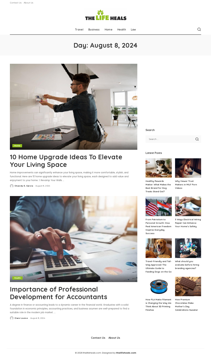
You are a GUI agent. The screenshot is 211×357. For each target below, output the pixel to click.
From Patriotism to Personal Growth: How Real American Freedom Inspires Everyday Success (158, 226)
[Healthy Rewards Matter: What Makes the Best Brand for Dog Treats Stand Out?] (159, 168)
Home (17, 145)
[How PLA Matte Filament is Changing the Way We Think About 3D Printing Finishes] (159, 286)
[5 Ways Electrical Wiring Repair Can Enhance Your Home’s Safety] (188, 206)
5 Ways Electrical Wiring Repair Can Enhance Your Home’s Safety (188, 223)
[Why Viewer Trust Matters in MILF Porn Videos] (188, 168)
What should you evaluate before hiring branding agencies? (187, 265)
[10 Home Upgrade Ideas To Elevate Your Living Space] (73, 107)
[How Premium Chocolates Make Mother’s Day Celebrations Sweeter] (188, 286)
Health (17, 278)
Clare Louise (21, 318)
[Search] (199, 29)
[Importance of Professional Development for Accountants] (73, 239)
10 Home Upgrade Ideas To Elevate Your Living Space (66, 161)
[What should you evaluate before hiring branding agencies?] (188, 248)
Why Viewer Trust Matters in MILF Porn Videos (186, 184)
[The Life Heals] (105, 15)
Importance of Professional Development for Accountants (58, 293)
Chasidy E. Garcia (24, 186)
